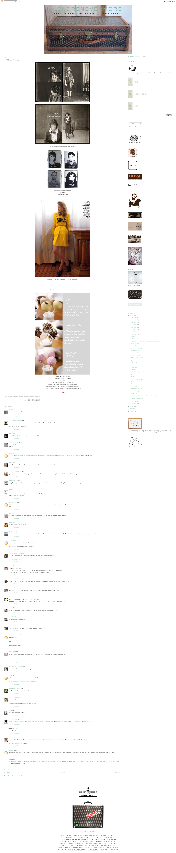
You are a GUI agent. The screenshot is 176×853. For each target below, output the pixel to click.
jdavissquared (12, 626)
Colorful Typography (136, 391)
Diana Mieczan (12, 502)
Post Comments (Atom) (18, 776)
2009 (131, 409)
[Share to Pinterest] (39, 400)
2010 (131, 406)
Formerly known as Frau (15, 471)
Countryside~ (134, 386)
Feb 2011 (134, 401)
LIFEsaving (134, 362)
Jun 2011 (134, 327)
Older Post (118, 772)
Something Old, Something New (17, 579)
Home (63, 772)
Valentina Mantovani (14, 697)
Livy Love (11, 660)
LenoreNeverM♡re (13, 442)
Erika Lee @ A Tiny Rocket (16, 666)
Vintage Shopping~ (136, 346)
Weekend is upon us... (137, 350)
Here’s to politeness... (137, 353)
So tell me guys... (135, 343)
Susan (10, 462)
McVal (10, 597)
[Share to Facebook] (37, 400)
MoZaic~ (133, 369)
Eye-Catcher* (134, 365)
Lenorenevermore (88, 9)
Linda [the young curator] (15, 420)
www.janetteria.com (14, 635)
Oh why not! (134, 367)
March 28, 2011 (14, 416)
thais (10, 566)
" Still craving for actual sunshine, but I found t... (144, 395)
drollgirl (10, 675)
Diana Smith (12, 651)
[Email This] (32, 400)
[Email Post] (29, 400)
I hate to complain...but (137, 398)
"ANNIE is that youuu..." (137, 372)
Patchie (11, 522)
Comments (133, 126)
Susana (11, 433)
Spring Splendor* (135, 360)
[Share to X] (35, 400)
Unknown (11, 750)
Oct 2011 (134, 322)
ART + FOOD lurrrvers (137, 357)
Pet (9, 409)
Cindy (10, 513)
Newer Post (7, 772)
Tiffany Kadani (12, 540)
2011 (131, 315)
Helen (10, 453)
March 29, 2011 (14, 746)
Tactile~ (133, 338)
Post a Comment (8, 770)
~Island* (133, 336)
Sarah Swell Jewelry (14, 617)
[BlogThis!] (33, 400)
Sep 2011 (134, 324)
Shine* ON (134, 393)
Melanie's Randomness (15, 553)
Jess (10, 608)
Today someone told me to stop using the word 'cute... (145, 341)
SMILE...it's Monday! (136, 348)
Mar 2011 (134, 334)
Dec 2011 (134, 317)
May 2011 (134, 329)
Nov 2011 (134, 320)
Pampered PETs (135, 381)
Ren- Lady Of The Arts (14, 688)
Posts (132, 123)
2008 (131, 411)
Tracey (10, 737)
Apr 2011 (133, 332)
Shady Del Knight (13, 480)
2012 (131, 313)
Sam (10, 759)
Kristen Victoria (13, 588)
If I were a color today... (137, 384)
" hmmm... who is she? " (137, 379)
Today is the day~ (136, 355)
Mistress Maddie (13, 719)
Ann (10, 489)
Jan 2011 (134, 403)
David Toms (12, 531)
